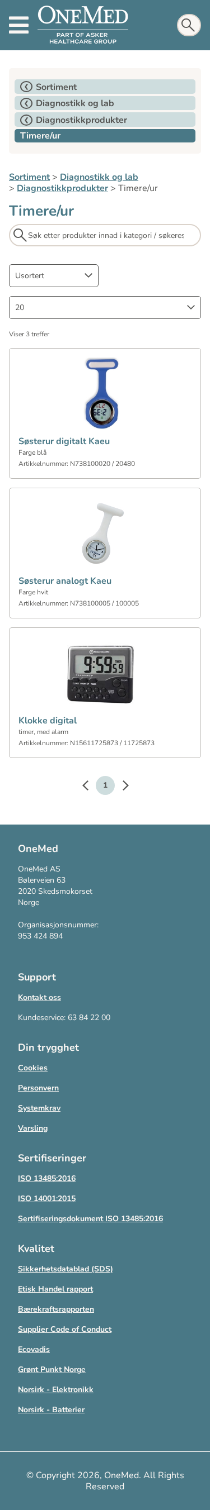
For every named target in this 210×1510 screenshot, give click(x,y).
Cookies (33, 1068)
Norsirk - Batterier (51, 1409)
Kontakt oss (39, 997)
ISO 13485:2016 (47, 1178)
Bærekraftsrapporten (56, 1309)
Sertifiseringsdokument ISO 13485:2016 (90, 1218)
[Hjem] (83, 25)
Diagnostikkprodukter (62, 188)
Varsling (33, 1128)
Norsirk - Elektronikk (56, 1389)
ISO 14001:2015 (47, 1198)
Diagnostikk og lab (99, 177)
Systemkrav (39, 1108)
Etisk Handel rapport (55, 1289)
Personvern (38, 1088)
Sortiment (29, 177)
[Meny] (19, 25)
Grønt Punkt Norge (52, 1369)
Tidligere (91, 787)
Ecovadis (34, 1349)
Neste (120, 787)
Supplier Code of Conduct (64, 1329)
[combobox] (54, 275)
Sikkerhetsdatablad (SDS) (65, 1269)
